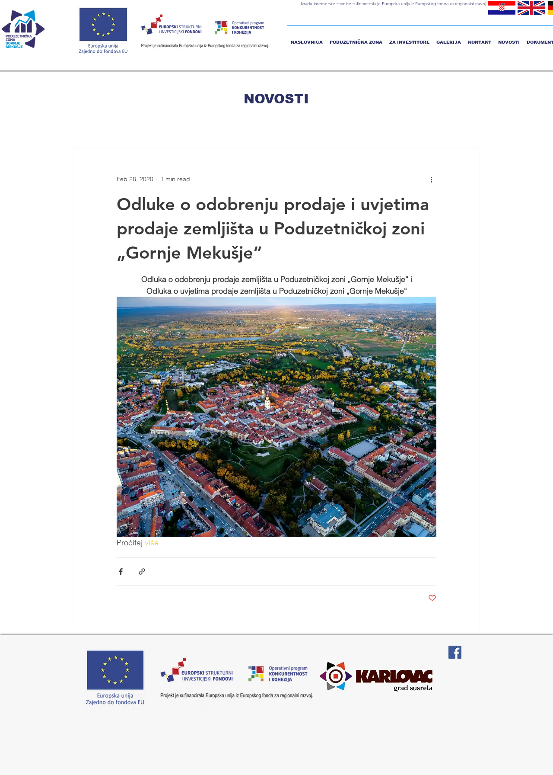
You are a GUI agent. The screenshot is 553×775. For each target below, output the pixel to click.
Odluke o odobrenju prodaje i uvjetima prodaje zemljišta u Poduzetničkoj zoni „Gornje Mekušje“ (273, 228)
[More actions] (431, 179)
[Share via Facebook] (121, 571)
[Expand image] (276, 417)
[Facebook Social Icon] (454, 652)
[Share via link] (142, 571)
